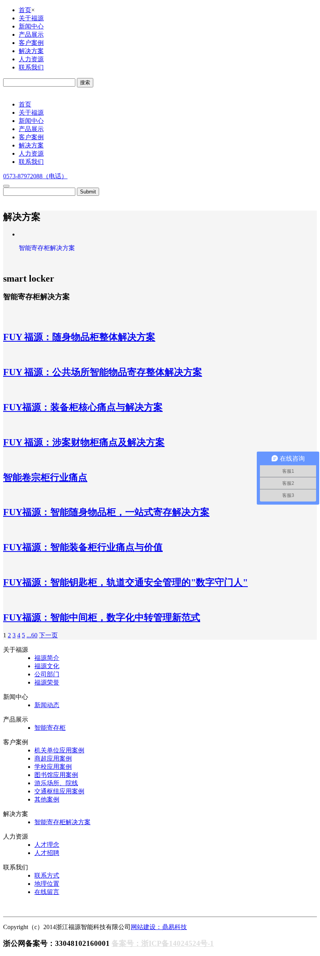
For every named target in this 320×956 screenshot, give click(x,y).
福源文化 (46, 666)
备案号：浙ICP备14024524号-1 (163, 943)
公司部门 (46, 674)
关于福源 (31, 18)
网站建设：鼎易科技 (159, 927)
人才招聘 (46, 853)
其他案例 (46, 799)
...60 (32, 635)
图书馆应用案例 (56, 775)
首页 (25, 10)
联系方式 (46, 875)
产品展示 (31, 34)
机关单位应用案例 (59, 750)
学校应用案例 (53, 766)
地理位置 (46, 883)
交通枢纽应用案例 (59, 791)
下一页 (48, 635)
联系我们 (31, 67)
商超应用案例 (53, 758)
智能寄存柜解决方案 (62, 822)
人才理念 (46, 844)
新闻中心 (31, 26)
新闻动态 (46, 705)
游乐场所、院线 (56, 783)
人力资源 (31, 59)
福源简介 (46, 657)
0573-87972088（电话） (35, 176)
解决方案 (31, 51)
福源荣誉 (46, 682)
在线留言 (46, 892)
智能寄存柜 (50, 727)
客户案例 (31, 42)
